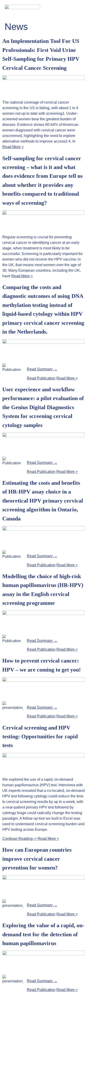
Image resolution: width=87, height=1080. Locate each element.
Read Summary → (42, 369)
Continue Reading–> (19, 839)
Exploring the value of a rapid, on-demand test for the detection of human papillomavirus (43, 934)
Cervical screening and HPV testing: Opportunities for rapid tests (40, 737)
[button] (80, 7)
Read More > (13, 147)
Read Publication (41, 378)
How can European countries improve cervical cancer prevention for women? (36, 859)
